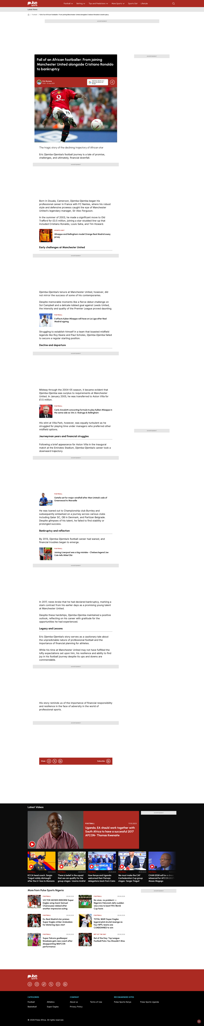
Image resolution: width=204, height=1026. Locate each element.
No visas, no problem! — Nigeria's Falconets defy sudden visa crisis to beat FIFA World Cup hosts (109, 904)
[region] (102, 868)
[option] (41, 868)
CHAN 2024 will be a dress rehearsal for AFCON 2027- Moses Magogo (162, 878)
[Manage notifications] (199, 1021)
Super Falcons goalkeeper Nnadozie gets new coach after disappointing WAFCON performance (57, 942)
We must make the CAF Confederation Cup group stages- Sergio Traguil (130, 878)
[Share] (112, 82)
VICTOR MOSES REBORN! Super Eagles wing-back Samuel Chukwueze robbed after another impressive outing (58, 904)
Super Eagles (53, 1006)
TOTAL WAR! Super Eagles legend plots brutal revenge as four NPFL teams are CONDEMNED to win (108, 923)
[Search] (173, 3)
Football (67, 3)
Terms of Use (96, 1002)
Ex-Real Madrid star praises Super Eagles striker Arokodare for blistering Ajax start (57, 922)
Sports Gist (133, 3)
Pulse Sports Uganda (149, 1002)
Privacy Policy (76, 1006)
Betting (79, 3)
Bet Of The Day (100, 934)
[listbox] (102, 868)
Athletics (50, 1002)
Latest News (32, 9)
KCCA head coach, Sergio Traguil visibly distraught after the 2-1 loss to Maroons (41, 878)
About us (74, 1002)
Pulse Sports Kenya (122, 1002)
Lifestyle (144, 3)
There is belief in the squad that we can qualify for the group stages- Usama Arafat (71, 878)
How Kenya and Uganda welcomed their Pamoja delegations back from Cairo (101, 878)
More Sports (117, 3)
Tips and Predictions (97, 3)
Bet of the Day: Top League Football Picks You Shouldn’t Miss (109, 939)
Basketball (32, 1006)
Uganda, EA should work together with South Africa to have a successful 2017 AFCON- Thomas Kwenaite (110, 831)
